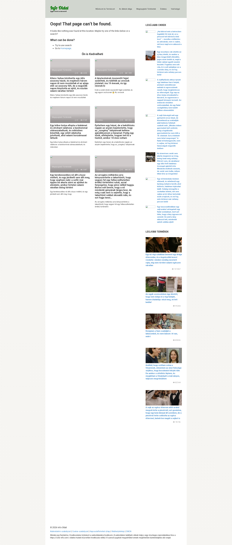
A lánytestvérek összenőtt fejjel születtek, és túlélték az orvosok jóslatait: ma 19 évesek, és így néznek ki (112, 82)
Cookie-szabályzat (80, 531)
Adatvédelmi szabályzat (60, 531)
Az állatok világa (125, 9)
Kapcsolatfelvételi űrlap (100, 531)
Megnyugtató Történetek (146, 9)
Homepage (66, 48)
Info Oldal (59, 8)
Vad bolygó (175, 9)
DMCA (128, 531)
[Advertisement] (164, 472)
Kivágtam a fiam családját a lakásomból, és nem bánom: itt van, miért (162, 334)
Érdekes (163, 9)
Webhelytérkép (118, 531)
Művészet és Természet (105, 9)
